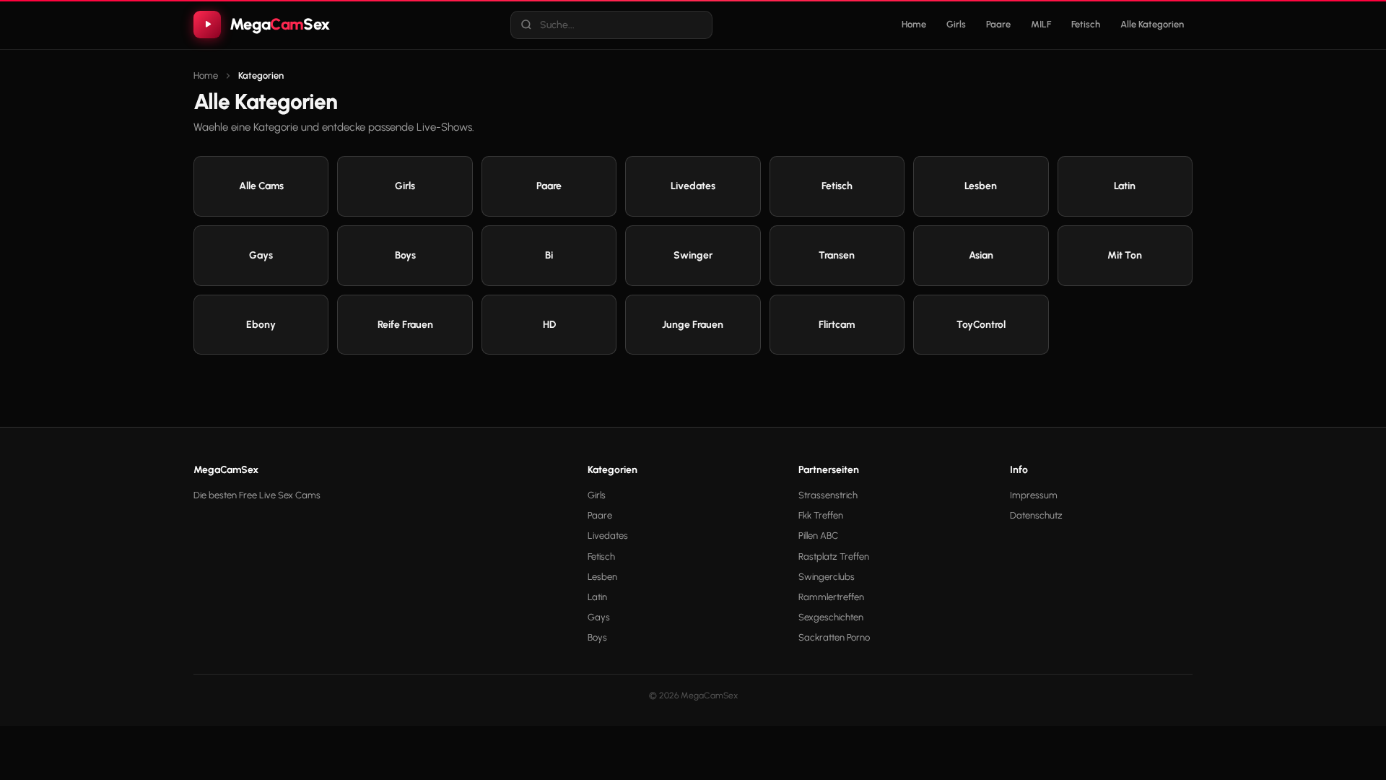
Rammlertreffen (831, 597)
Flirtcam (837, 324)
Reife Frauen (405, 324)
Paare (998, 24)
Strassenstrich (828, 495)
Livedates (693, 186)
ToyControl (981, 324)
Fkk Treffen (820, 515)
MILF (1041, 24)
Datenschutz (1036, 515)
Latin (1125, 186)
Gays (261, 255)
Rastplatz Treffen (833, 556)
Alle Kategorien (1152, 24)
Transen (837, 255)
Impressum (1034, 495)
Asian (981, 255)
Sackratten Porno (834, 637)
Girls (956, 24)
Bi (549, 255)
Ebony (261, 324)
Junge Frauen (692, 324)
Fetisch (1085, 24)
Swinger (693, 255)
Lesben (980, 186)
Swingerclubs (826, 576)
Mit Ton (1124, 255)
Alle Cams (261, 186)
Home (914, 24)
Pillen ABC (818, 535)
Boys (405, 255)
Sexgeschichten (830, 617)
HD (549, 324)
